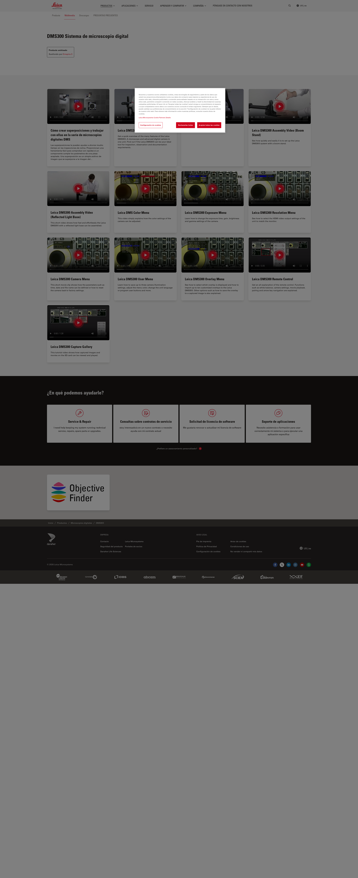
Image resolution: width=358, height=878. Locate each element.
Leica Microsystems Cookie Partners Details (155, 117)
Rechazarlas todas (185, 125)
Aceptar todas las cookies (209, 125)
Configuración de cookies (150, 125)
